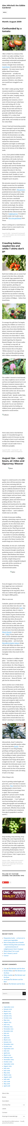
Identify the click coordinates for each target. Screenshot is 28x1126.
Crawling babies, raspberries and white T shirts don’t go (13, 247)
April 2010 (7, 1053)
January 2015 (8, 1016)
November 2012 (8, 1029)
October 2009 (8, 1062)
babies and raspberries (16, 451)
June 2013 (7, 1024)
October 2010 (8, 1046)
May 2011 (6, 1035)
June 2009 (7, 1070)
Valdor (7, 634)
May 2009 (7, 1073)
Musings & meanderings (9, 1116)
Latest (4, 1108)
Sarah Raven (6, 67)
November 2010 (8, 1044)
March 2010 (7, 1055)
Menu (4, 12)
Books (4, 1097)
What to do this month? (17, 860)
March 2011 (7, 1040)
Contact (6, 955)
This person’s (21, 190)
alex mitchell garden (9, 235)
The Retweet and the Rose (17, 968)
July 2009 (7, 1068)
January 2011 (7, 1042)
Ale (3, 862)
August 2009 (8, 1066)
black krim (8, 236)
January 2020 (8, 1009)
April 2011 (7, 1037)
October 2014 (8, 1018)
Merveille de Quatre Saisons (10, 643)
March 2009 (7, 1075)
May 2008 (7, 1083)
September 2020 (9, 1007)
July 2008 (6, 1079)
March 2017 (7, 1011)
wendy (6, 979)
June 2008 (7, 1081)
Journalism (5, 1101)
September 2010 (9, 1048)
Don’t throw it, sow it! (10, 953)
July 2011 (6, 1033)
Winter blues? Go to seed (11, 951)
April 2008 (7, 1086)
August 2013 (7, 1022)
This (11, 786)
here (21, 608)
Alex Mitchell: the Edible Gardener (10, 1121)
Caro (5, 968)
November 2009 (9, 1059)
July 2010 (6, 1051)
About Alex (5, 1093)
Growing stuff (21, 233)
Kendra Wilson (8, 971)
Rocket (16, 746)
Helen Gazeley (8, 975)
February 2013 (8, 1026)
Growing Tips (6, 1105)
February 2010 (8, 1057)
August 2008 (8, 1077)
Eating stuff (14, 233)
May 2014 (7, 1020)
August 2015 (7, 1013)
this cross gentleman (14, 218)
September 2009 (9, 1064)
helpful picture (13, 214)
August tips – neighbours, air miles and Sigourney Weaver (13, 461)
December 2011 (8, 1031)
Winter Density (7, 632)
